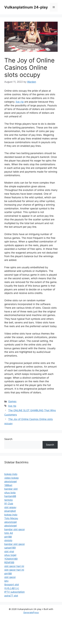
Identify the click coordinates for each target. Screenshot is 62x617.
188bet (8, 485)
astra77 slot (11, 595)
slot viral (9, 551)
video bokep (11, 477)
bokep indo (10, 474)
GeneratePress (31, 612)
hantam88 (10, 496)
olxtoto (8, 540)
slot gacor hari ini (14, 566)
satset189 (10, 547)
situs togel (10, 555)
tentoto (8, 500)
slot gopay (10, 507)
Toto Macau (11, 518)
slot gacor (10, 577)
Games (12, 401)
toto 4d (8, 533)
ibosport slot (11, 584)
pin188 (8, 536)
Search (8, 439)
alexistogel (10, 481)
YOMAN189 (11, 558)
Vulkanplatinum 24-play (26, 7)
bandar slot (11, 488)
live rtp (20, 101)
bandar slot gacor (14, 529)
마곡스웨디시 (11, 588)
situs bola (10, 492)
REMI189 (9, 562)
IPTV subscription (14, 591)
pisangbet (10, 511)
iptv (6, 580)
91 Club (8, 503)
